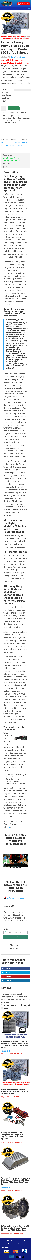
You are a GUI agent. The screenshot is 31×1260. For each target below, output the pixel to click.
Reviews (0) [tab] (8, 163)
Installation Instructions (16, 898)
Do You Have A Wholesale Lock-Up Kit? (6, 95)
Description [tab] (8, 155)
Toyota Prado (13, 145)
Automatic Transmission (13, 142)
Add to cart (14, 108)
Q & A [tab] (5, 166)
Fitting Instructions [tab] (12, 160)
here (8, 827)
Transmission (20, 145)
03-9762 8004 (24, 4)
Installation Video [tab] (11, 157)
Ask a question (15, 937)
